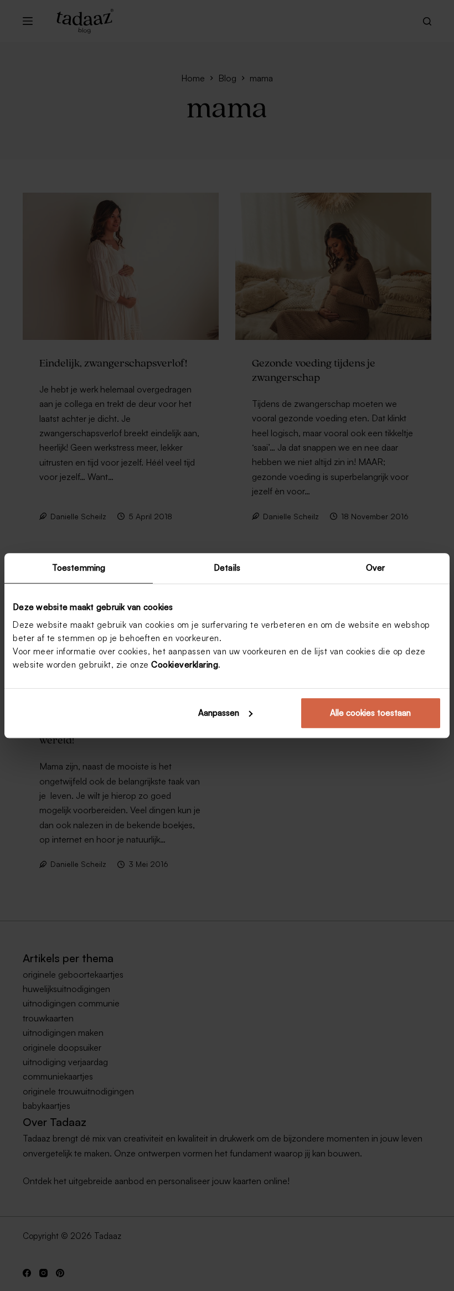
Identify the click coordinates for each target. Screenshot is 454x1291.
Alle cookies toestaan (370, 713)
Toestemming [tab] (78, 567)
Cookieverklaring (184, 664)
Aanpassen (218, 713)
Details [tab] (227, 567)
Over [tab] (375, 567)
